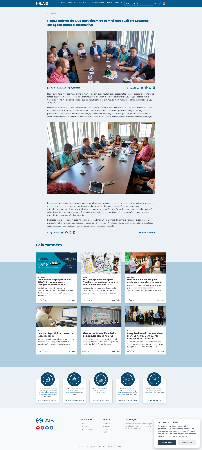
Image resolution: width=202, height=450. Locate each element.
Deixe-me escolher (180, 436)
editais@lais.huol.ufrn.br (101, 400)
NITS (105, 432)
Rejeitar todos (187, 442)
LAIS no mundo (98, 2)
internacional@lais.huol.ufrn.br (74, 400)
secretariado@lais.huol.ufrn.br (47, 400)
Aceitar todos (167, 442)
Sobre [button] (71, 2)
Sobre (83, 423)
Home (63, 2)
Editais (109, 2)
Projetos (106, 423)
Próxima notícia (146, 232)
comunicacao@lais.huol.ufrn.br (128, 400)
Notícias (53, 13)
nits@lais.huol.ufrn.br (154, 400)
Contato (118, 2)
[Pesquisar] (155, 3)
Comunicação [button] (83, 2)
